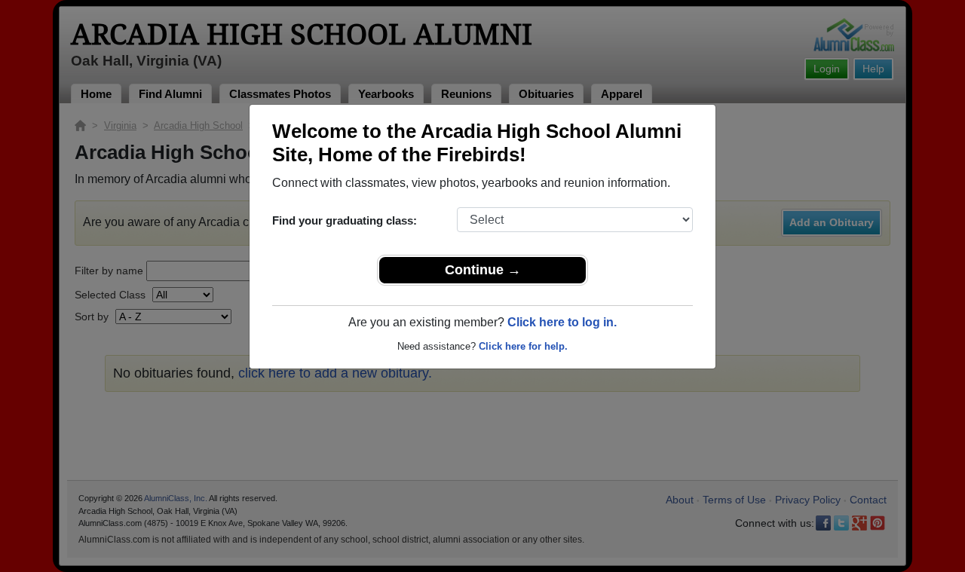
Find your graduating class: (344, 220)
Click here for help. (523, 346)
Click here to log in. (562, 322)
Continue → (483, 269)
